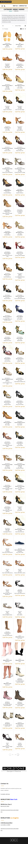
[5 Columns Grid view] (25, 29)
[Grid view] (21, 29)
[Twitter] (11, 840)
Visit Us (15, 6)
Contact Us (23, 6)
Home (10, 11)
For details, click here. (5, 794)
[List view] (23, 29)
